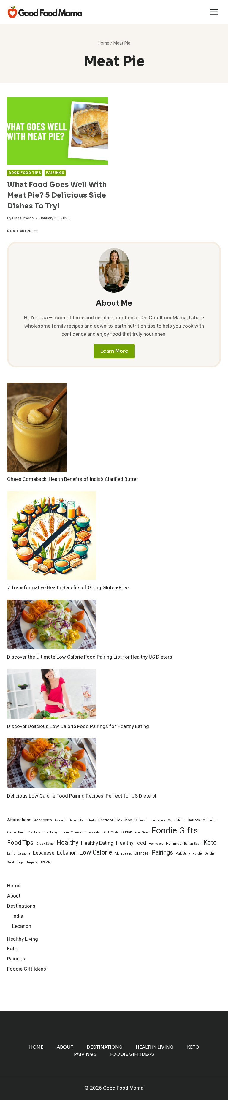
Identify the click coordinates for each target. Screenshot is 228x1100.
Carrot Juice (176, 820)
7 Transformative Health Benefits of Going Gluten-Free (68, 587)
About (13, 896)
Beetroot (105, 820)
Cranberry (50, 832)
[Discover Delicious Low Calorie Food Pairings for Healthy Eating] (51, 694)
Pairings (55, 172)
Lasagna (24, 853)
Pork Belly (183, 853)
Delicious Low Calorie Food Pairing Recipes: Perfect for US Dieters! (81, 796)
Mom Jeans (123, 853)
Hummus (173, 843)
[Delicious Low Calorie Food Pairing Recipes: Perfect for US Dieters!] (51, 763)
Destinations (21, 906)
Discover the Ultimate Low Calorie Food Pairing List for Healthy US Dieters (89, 657)
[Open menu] (214, 12)
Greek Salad (45, 843)
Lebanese (43, 853)
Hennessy (156, 843)
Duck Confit (110, 832)
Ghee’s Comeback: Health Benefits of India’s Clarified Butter (72, 479)
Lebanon (67, 853)
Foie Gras (142, 832)
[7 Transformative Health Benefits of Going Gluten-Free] (51, 535)
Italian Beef (192, 843)
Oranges (141, 853)
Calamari (141, 820)
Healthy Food (131, 843)
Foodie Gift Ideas (26, 969)
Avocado (60, 820)
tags (21, 862)
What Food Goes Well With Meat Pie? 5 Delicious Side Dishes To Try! (57, 195)
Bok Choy (124, 820)
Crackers (34, 832)
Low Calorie (95, 852)
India (17, 916)
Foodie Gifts (174, 830)
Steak (11, 862)
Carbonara (157, 820)
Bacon (73, 820)
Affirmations (19, 820)
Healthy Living (22, 939)
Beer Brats (88, 820)
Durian (126, 832)
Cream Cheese (71, 832)
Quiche (210, 853)
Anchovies (43, 820)
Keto (210, 842)
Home (13, 886)
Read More (22, 231)
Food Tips (20, 843)
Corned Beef (16, 832)
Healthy (67, 842)
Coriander (210, 820)
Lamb (11, 853)
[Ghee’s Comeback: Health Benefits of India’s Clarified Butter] (36, 427)
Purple (197, 853)
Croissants (92, 832)
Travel (45, 862)
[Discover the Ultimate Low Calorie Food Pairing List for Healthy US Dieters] (51, 625)
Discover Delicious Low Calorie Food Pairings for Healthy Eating (78, 726)
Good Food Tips (24, 172)
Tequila (31, 862)
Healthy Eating (97, 843)
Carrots (194, 820)
